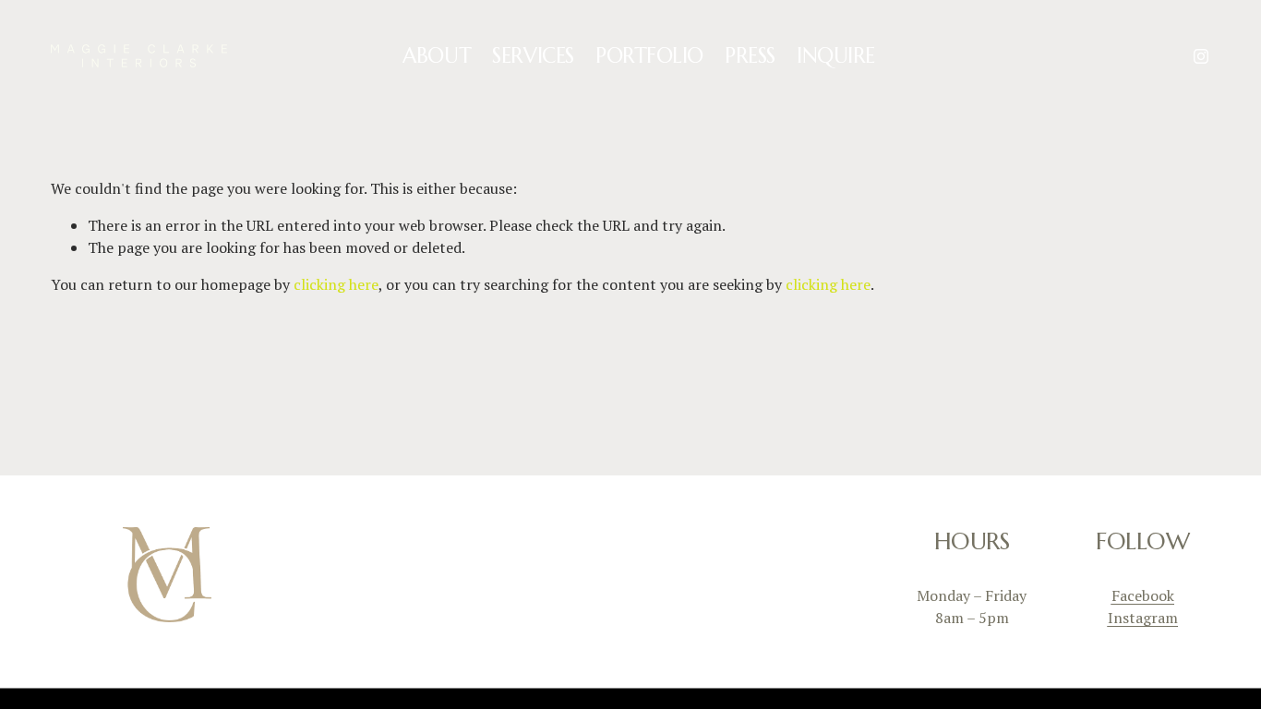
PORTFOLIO (649, 55)
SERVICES (532, 55)
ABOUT (436, 55)
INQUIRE (836, 55)
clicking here (336, 284)
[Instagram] (1201, 56)
